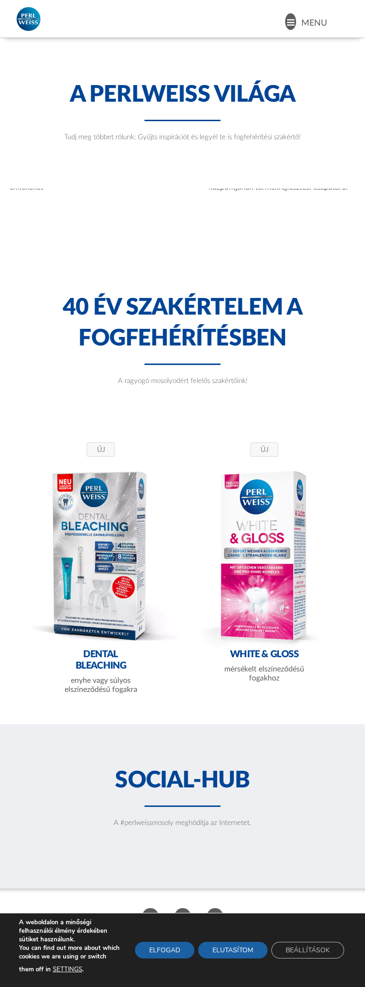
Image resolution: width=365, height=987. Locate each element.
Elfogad (164, 950)
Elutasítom (232, 950)
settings (67, 969)
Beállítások (308, 950)
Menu (314, 23)
